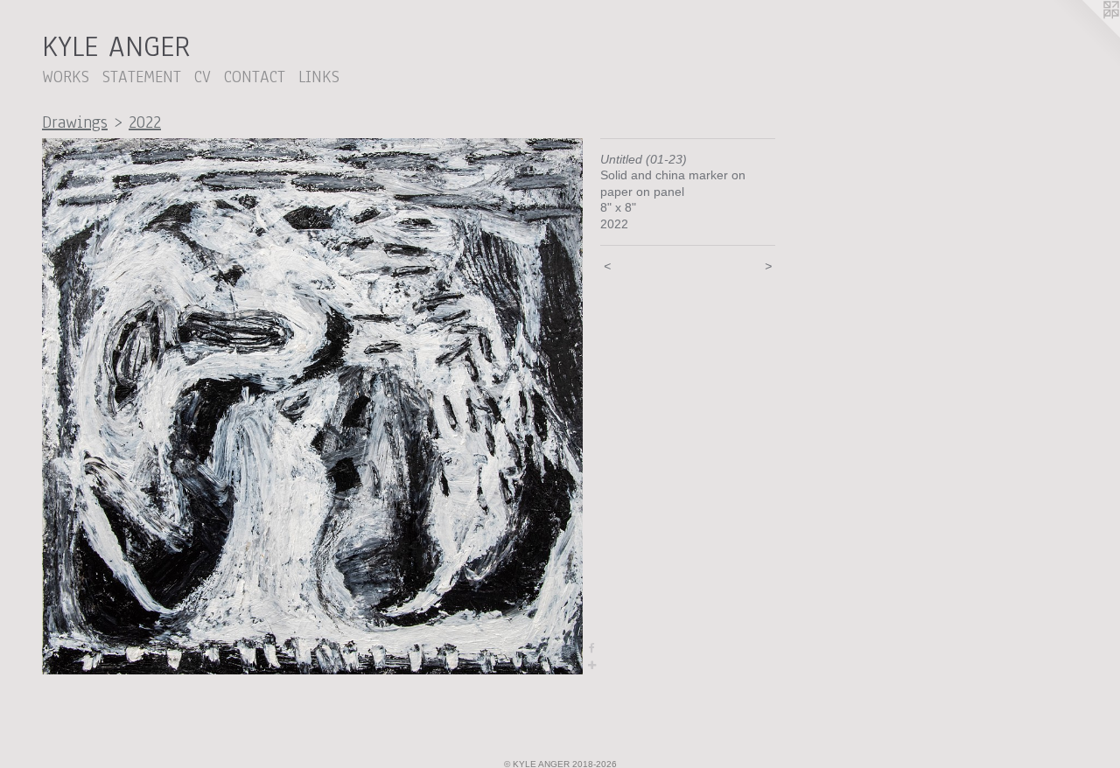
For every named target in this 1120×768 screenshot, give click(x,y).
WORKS (65, 77)
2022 (145, 122)
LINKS (319, 77)
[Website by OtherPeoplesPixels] (1085, 35)
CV (202, 77)
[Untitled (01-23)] (312, 406)
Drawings (75, 122)
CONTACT (254, 77)
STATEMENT (141, 77)
